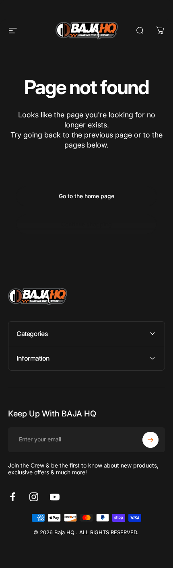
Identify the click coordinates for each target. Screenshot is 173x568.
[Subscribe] (150, 440)
